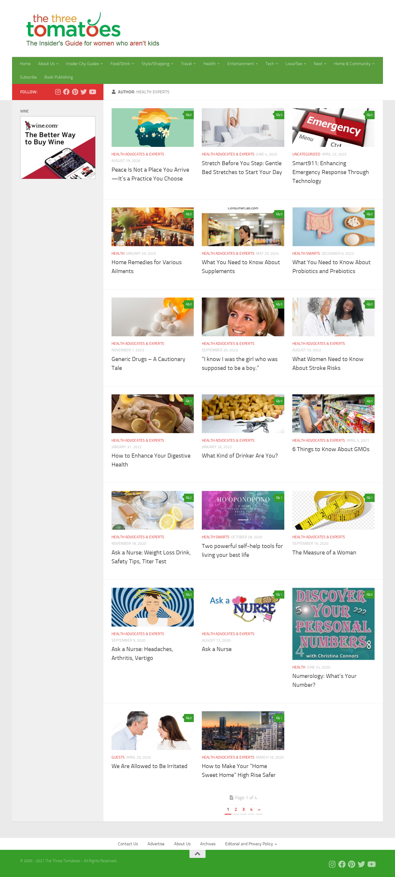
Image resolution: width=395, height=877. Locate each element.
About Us (46, 63)
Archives (208, 843)
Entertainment (240, 63)
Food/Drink (120, 63)
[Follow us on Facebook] (66, 92)
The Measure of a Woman (324, 552)
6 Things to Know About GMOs (330, 449)
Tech (269, 63)
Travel (186, 63)
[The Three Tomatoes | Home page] (90, 28)
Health (209, 63)
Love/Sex (294, 63)
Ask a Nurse (217, 649)
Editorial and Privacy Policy (249, 843)
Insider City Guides (82, 63)
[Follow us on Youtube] (92, 92)
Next (318, 63)
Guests (118, 757)
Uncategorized (306, 154)
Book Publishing (58, 77)
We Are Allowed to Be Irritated (150, 766)
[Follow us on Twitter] (83, 92)
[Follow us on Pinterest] (75, 92)
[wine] (57, 177)
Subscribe (28, 77)
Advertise (156, 843)
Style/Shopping (155, 63)
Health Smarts (306, 253)
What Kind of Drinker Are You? (240, 455)
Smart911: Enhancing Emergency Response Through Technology (330, 172)
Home (25, 63)
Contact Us (128, 843)
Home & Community (352, 63)
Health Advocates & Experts (138, 154)
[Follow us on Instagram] (58, 92)
